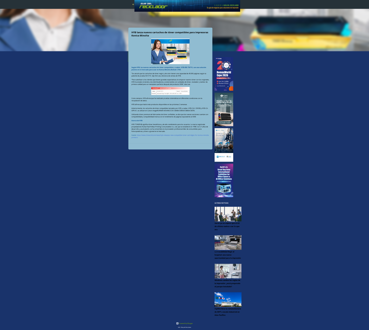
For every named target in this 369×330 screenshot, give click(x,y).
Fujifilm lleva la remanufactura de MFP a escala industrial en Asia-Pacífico (228, 312)
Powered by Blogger (186, 323)
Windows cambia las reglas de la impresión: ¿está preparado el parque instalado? (227, 283)
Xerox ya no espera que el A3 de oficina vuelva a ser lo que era (227, 226)
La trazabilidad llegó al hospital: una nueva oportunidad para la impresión (228, 255)
